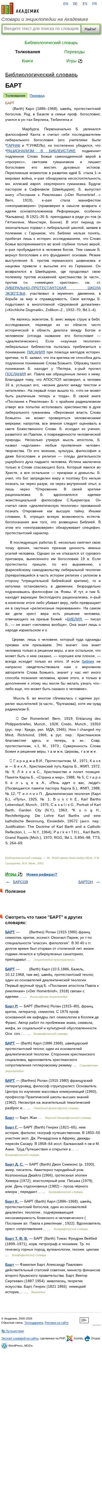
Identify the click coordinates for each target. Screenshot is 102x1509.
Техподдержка (33, 1322)
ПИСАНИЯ (36, 352)
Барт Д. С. (14, 1164)
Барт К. (12, 1201)
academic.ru (20, 8)
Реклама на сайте (57, 1322)
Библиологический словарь (51, 42)
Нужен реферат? (41, 874)
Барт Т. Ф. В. (16, 1238)
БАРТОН (85, 882)
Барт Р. (11, 1006)
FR (94, 4)
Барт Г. (11, 1127)
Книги (27, 61)
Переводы (74, 52)
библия (88, 661)
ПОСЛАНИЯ (15, 374)
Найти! (90, 29)
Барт (9, 1117)
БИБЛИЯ (74, 619)
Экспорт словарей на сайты (19, 1338)
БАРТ (10, 932)
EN (65, 4)
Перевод (37, 95)
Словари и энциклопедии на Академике (44, 19)
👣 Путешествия (12, 1331)
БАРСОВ (20, 882)
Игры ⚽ (74, 61)
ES (85, 4)
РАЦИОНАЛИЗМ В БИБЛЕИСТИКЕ (41, 151)
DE (75, 4)
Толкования (27, 52)
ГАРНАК (13, 145)
